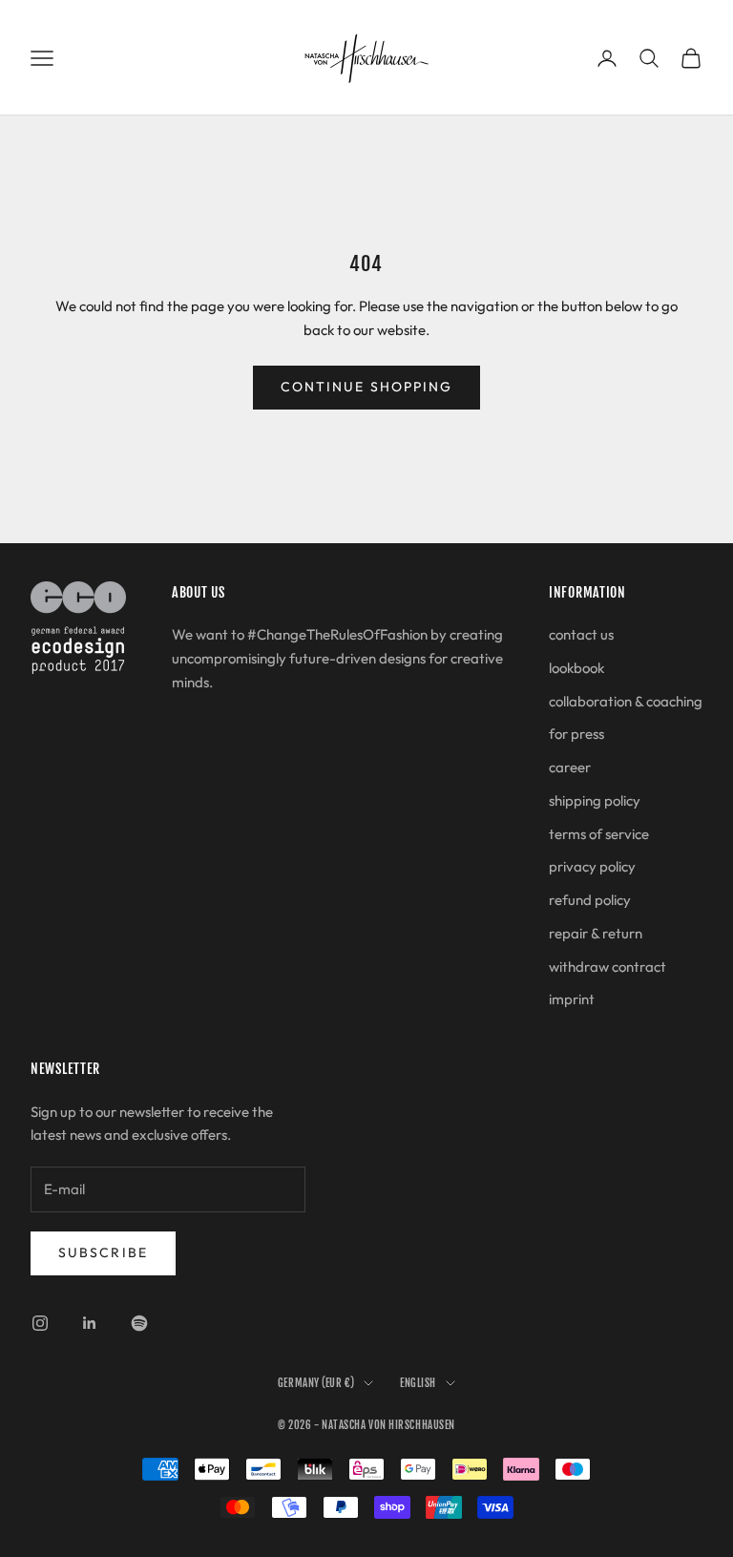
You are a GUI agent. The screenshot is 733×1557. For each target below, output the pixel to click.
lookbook (576, 668)
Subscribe (103, 1252)
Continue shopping (367, 386)
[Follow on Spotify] (139, 1323)
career (570, 767)
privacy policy (592, 866)
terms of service (599, 834)
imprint (572, 999)
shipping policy (594, 800)
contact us (581, 634)
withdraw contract (607, 966)
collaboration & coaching (625, 701)
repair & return (595, 933)
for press (576, 734)
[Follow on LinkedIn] (89, 1323)
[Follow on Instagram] (40, 1323)
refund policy (590, 900)
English (418, 1383)
